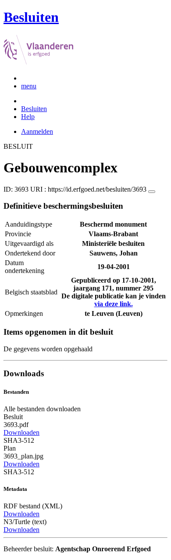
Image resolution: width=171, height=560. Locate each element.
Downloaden (21, 432)
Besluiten (34, 108)
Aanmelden (37, 131)
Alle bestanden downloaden (42, 409)
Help (28, 116)
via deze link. (113, 304)
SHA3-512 (19, 440)
